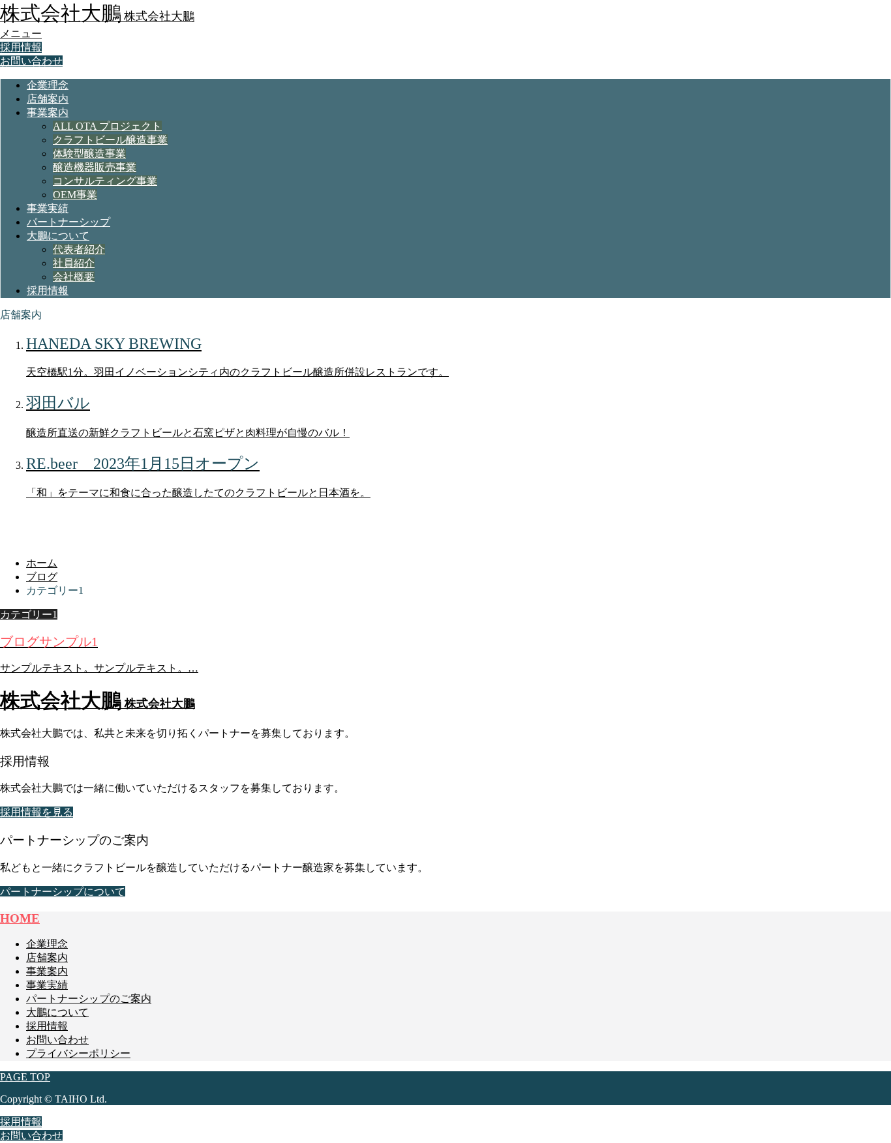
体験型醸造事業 (89, 153)
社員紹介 (74, 263)
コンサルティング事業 (105, 180)
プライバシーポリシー (78, 1053)
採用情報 (21, 47)
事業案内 (47, 112)
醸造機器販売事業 (94, 167)
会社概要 (74, 276)
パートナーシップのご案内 (88, 998)
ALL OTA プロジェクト (107, 126)
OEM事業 (75, 194)
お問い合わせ (31, 61)
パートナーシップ (68, 222)
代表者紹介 (79, 249)
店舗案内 (47, 98)
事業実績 (47, 208)
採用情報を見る (36, 812)
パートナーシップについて (62, 891)
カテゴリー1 (28, 614)
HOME (20, 918)
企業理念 (47, 85)
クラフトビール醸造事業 (110, 139)
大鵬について (58, 235)
